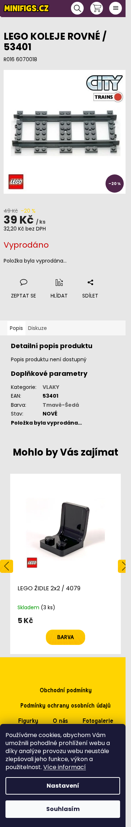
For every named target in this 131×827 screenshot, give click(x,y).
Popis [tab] (16, 328)
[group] (65, 564)
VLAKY (51, 387)
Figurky (28, 720)
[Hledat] (77, 8)
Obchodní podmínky (66, 690)
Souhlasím (63, 809)
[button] (65, 631)
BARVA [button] (65, 637)
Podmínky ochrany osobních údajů (65, 705)
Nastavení (63, 785)
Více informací (64, 767)
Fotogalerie (98, 720)
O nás (60, 720)
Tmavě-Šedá (61, 405)
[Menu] (115, 8)
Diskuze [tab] (37, 328)
